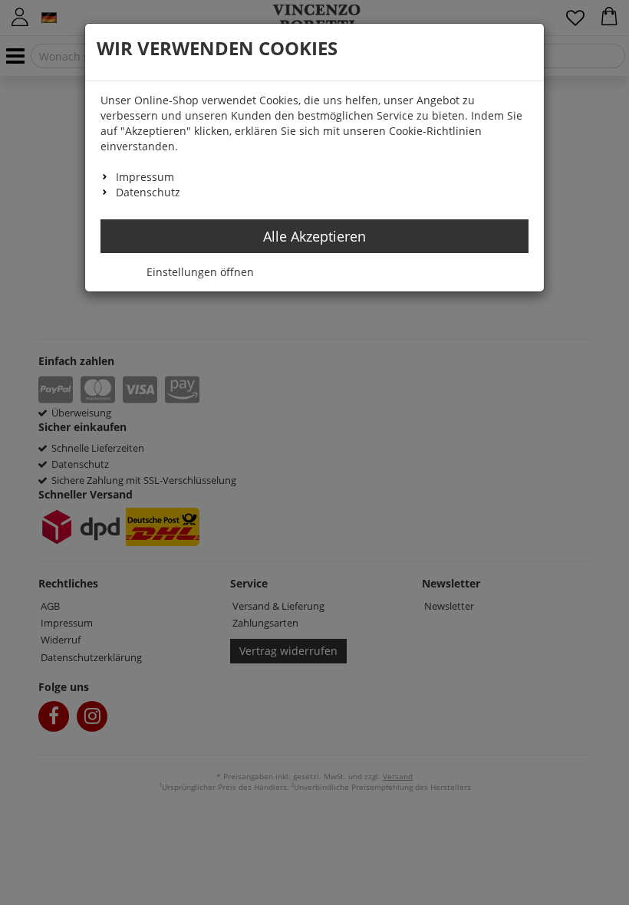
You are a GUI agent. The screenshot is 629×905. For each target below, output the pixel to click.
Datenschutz (148, 192)
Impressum (145, 176)
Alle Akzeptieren (314, 236)
